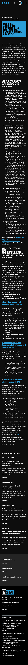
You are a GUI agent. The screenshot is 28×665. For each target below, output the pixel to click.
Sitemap (4, 609)
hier (18, 434)
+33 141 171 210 (7, 653)
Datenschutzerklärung (8, 606)
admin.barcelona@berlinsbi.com (11, 645)
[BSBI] (8, 592)
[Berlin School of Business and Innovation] (22, 3)
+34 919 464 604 (7, 636)
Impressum (5, 613)
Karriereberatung (7, 17)
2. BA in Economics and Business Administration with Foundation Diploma (14, 345)
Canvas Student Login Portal (10, 602)
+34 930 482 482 (8, 644)
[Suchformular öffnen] (14, 3)
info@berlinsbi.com (8, 628)
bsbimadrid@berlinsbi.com (10, 638)
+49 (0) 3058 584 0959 (9, 627)
